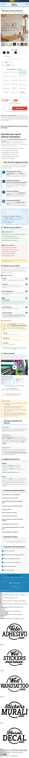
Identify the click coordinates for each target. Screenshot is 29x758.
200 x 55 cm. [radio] (14, 88)
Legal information (4, 613)
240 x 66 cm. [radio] (6, 92)
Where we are (18, 611)
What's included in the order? (9, 512)
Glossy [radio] (10, 62)
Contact (2, 617)
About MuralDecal (4, 611)
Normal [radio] (7, 65)
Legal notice (20, 614)
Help (17, 618)
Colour (14, 49)
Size (14, 69)
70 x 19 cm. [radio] (6, 76)
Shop (1, 606)
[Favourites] (21, 4)
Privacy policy (13, 614)
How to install (3, 608)
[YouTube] (5, 755)
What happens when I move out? (10, 524)
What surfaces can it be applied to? (11, 494)
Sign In (15, 587)
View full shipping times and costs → (11, 472)
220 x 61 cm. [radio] (23, 88)
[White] (11, 52)
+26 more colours (7, 56)
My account (13, 618)
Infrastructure (11, 611)
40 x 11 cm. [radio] (6, 72)
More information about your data (6, 590)
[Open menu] (2, 4)
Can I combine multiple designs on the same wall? (13, 528)
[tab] (3, 44)
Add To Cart (19, 108)
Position (3, 65)
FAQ (22, 607)
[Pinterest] (4, 755)
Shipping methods (4, 607)
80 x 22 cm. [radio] (14, 76)
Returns (19, 607)
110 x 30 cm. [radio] (14, 80)
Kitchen (8, 8)
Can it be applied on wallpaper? (10, 532)
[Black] (4, 52)
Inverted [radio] (12, 65)
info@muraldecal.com (5, 618)
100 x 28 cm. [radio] (6, 80)
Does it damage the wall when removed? (12, 506)
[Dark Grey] (8, 52)
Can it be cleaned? (6, 509)
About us (2, 610)
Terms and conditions (5, 614)
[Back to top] (0, 757)
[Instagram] (1, 755)
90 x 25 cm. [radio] (22, 76)
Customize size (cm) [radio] (22, 92)
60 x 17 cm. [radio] (22, 72)
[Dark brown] (15, 52)
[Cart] (27, 4)
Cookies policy (3, 615)
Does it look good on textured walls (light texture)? (12, 520)
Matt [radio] (6, 62)
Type (3, 62)
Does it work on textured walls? (10, 498)
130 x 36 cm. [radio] (6, 84)
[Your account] (24, 4)
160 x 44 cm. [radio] (22, 84)
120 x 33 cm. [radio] (22, 80)
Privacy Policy (17, 583)
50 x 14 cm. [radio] (14, 72)
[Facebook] (2, 755)
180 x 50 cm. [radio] (6, 88)
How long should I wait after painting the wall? (12, 502)
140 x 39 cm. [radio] (14, 84)
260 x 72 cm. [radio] (14, 92)
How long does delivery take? (9, 516)
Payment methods (13, 607)
